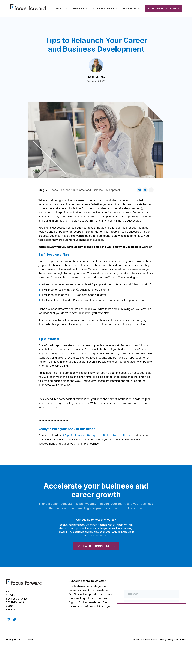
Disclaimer (29, 639)
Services (11, 595)
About (10, 591)
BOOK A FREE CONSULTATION (163, 8)
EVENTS (10, 609)
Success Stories (17, 598)
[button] (61, 8)
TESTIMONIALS (15, 602)
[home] (28, 7)
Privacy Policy (13, 639)
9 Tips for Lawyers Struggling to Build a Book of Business (98, 435)
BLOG (9, 605)
